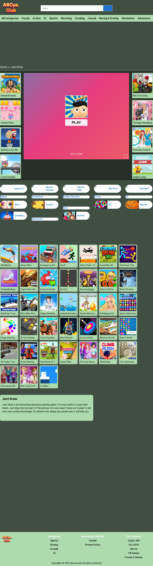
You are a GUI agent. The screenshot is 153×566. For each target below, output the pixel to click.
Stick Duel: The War (129, 265)
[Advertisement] (76, 43)
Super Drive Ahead (29, 289)
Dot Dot (64, 289)
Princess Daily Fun (142, 149)
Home (3, 67)
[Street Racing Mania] (29, 358)
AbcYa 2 (19, 188)
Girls (17, 204)
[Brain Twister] (128, 334)
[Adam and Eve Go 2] (108, 286)
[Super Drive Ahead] (29, 286)
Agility (3, 196)
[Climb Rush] (108, 358)
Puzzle (26, 18)
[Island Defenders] (68, 310)
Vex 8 (62, 265)
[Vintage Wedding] (142, 119)
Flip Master (6, 265)
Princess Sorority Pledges (92, 362)
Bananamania (8, 95)
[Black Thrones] (128, 286)
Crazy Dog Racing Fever (51, 337)
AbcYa (133, 549)
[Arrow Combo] (88, 334)
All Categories (10, 18)
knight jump (139, 176)
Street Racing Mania (30, 362)
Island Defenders (68, 313)
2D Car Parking (28, 337)
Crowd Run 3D (106, 265)
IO (45, 18)
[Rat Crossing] (142, 92)
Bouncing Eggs (87, 289)
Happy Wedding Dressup (52, 313)
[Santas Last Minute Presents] (10, 146)
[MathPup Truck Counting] (9, 310)
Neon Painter (66, 337)
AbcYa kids (80, 189)
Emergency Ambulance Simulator (56, 265)
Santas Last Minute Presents (10, 149)
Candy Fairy (7, 122)
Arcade (54, 549)
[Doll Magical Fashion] (108, 310)
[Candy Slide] (68, 358)
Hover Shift (26, 265)
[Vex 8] (68, 261)
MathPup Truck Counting (13, 313)
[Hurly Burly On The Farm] (48, 358)
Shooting (66, 18)
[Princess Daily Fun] (142, 146)
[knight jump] (142, 173)
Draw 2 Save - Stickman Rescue (95, 265)
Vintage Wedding (142, 122)
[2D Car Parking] (29, 334)
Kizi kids (144, 188)
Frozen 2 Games (134, 557)
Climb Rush (105, 362)
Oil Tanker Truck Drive (11, 362)
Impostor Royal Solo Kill (51, 289)
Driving (54, 544)
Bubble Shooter (71, 196)
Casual (92, 18)
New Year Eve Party (30, 386)
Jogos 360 (134, 540)
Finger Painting (8, 337)
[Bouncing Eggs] (88, 286)
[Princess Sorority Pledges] (88, 358)
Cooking (80, 18)
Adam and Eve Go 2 (109, 289)
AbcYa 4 (113, 188)
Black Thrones (126, 289)
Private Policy (92, 544)
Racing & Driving (108, 18)
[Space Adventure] (128, 310)
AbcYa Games (50, 189)
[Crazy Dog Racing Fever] (48, 334)
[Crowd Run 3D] (108, 261)
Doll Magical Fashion (109, 313)
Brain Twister (126, 337)
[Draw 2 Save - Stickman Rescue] (88, 261)
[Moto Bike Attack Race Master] (29, 310)
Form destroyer (127, 362)
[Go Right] (48, 382)
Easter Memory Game (90, 313)
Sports (53, 18)
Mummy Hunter (107, 337)
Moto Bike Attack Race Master (35, 313)
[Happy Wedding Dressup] (48, 310)
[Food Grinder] (10, 173)
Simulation (127, 18)
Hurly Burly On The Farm (51, 362)
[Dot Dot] (68, 286)
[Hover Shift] (29, 261)
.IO (126, 196)
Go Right (44, 386)
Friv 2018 (134, 544)
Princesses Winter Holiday (13, 386)
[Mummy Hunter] (108, 334)
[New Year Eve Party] (29, 382)
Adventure (143, 18)
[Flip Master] (9, 261)
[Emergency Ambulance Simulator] (48, 261)
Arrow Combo (86, 337)
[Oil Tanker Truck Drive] (9, 358)
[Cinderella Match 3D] (9, 286)
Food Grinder (8, 176)
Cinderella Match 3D (10, 289)
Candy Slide (65, 362)
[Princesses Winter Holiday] (9, 382)
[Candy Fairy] (10, 119)
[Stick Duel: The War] (128, 261)
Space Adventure (128, 313)
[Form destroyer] (128, 358)
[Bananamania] (10, 92)
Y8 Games (133, 553)
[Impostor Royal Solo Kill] (48, 286)
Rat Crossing (140, 95)
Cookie (93, 540)
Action (37, 18)
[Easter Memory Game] (88, 310)
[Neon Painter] (68, 334)
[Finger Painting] (9, 334)
